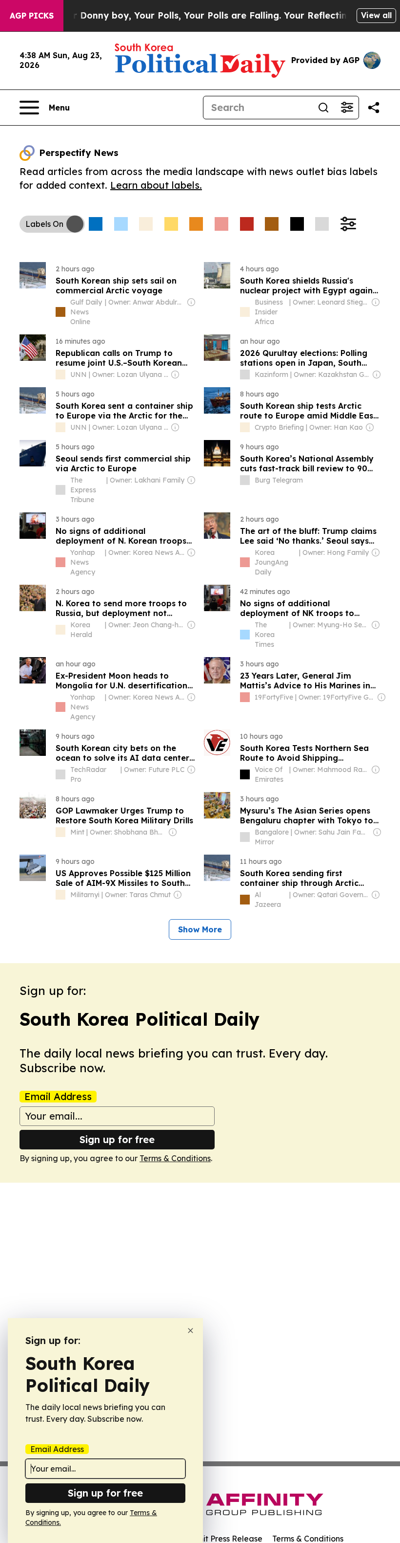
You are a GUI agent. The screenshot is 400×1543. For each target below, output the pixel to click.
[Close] (190, 1330)
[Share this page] (373, 107)
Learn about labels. (156, 185)
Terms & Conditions (175, 1158)
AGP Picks (32, 16)
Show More (200, 929)
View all (376, 15)
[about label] (60, 312)
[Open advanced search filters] (347, 107)
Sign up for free (117, 1139)
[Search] (323, 107)
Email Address (58, 1096)
